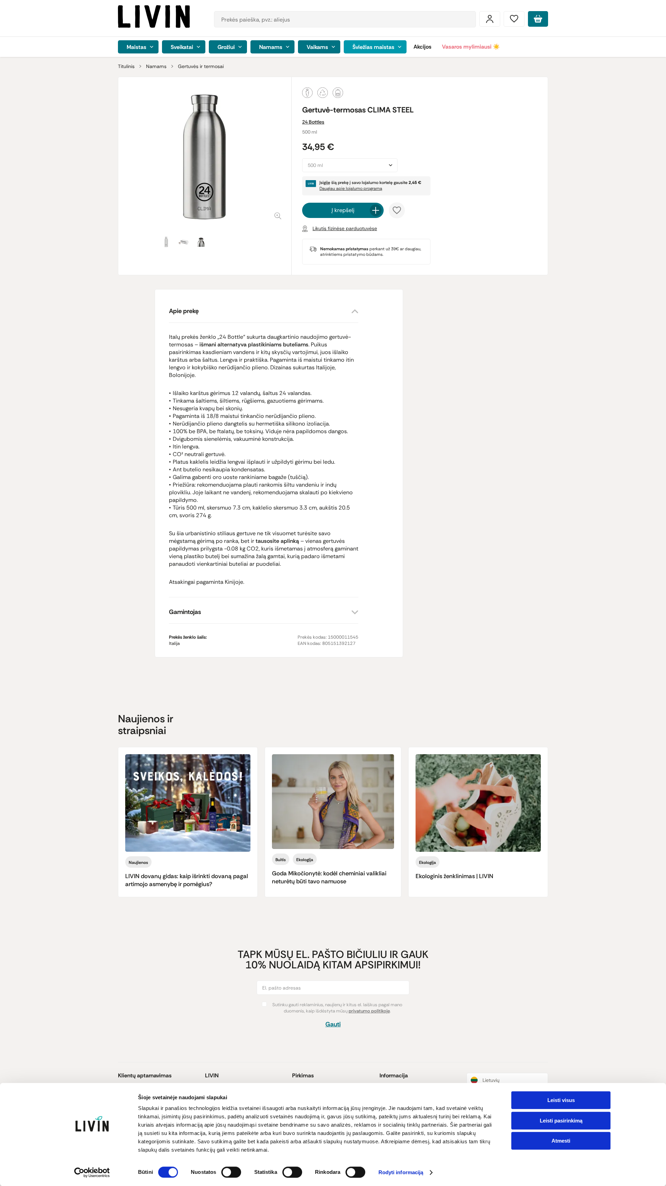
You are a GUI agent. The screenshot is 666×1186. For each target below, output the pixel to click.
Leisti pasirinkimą (561, 1121)
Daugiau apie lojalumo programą (350, 188)
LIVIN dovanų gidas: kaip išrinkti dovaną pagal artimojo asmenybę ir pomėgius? (186, 880)
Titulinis (126, 66)
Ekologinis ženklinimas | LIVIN (454, 876)
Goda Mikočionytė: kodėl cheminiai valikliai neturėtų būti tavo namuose (329, 877)
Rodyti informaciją (401, 1173)
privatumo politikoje (369, 1011)
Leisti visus (561, 1100)
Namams (156, 66)
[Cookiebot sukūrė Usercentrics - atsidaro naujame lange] (92, 1172)
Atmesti (561, 1141)
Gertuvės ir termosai (201, 66)
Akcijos (422, 46)
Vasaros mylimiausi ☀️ (471, 46)
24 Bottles (313, 122)
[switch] (231, 1172)
